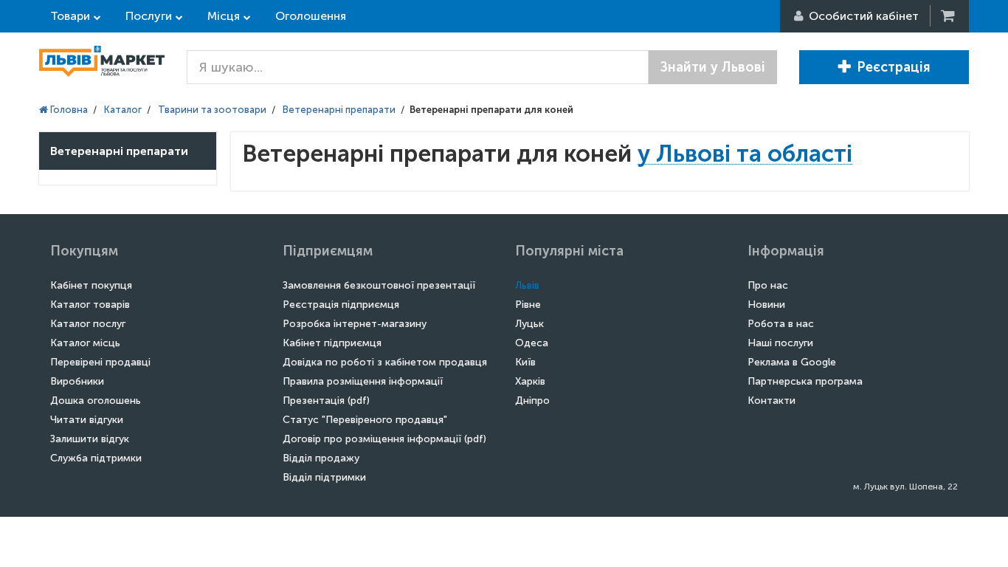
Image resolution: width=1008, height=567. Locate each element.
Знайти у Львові (712, 67)
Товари (70, 16)
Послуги (148, 16)
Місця (223, 16)
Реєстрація (894, 67)
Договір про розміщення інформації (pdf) (384, 439)
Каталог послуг (87, 323)
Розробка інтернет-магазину (355, 323)
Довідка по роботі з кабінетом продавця (385, 362)
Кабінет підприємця (332, 343)
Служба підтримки (96, 458)
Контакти (771, 400)
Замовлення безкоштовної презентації (379, 285)
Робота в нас (781, 323)
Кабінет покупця (91, 285)
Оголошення (310, 16)
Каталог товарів (90, 304)
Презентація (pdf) (326, 400)
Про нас (768, 285)
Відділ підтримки (324, 477)
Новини (766, 304)
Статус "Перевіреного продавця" (365, 419)
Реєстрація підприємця (341, 304)
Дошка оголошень (95, 400)
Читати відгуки (86, 419)
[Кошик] (949, 16)
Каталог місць (85, 343)
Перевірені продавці (100, 362)
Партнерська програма (805, 381)
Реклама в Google (792, 362)
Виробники (77, 381)
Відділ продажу (321, 458)
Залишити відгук (89, 439)
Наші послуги (780, 343)
